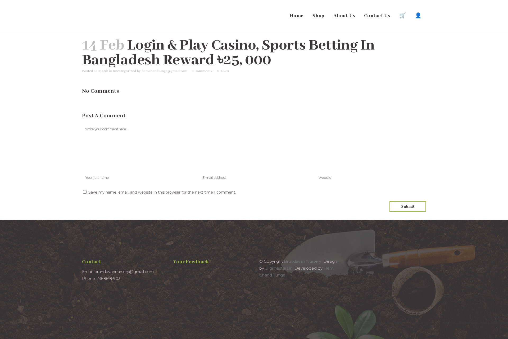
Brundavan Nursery (302, 261)
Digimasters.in (278, 268)
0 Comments (202, 71)
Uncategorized (124, 71)
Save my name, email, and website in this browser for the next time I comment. (162, 192)
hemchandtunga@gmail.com (164, 71)
